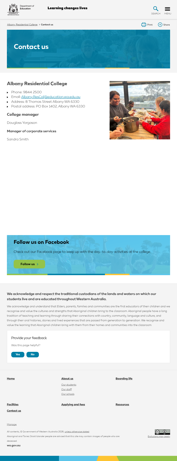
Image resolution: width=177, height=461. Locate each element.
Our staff (66, 389)
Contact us (14, 411)
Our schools (67, 394)
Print (150, 25)
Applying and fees (73, 404)
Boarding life (124, 378)
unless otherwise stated (77, 432)
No (33, 354)
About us (67, 378)
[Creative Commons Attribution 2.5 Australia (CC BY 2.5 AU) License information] (162, 432)
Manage (12, 424)
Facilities (12, 404)
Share (166, 25)
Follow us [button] (28, 264)
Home (11, 378)
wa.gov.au (13, 445)
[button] (156, 9)
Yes (18, 354)
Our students (68, 385)
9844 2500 (32, 92)
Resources (122, 404)
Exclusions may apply (159, 436)
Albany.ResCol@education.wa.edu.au (50, 97)
